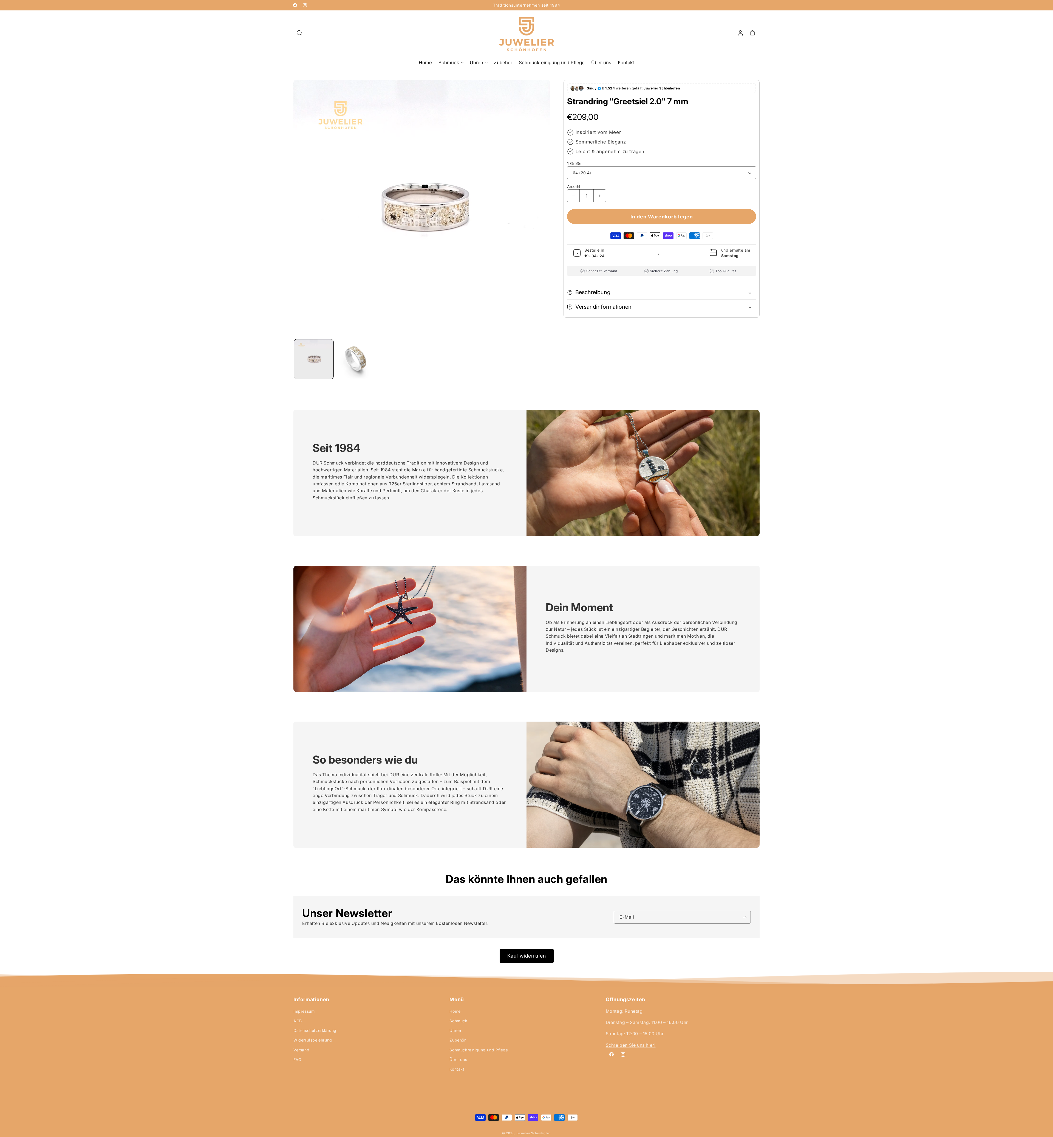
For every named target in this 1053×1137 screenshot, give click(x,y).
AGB (297, 1020)
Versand (301, 1050)
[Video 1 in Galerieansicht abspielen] (313, 359)
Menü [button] (456, 999)
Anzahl (573, 186)
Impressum (304, 1011)
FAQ (297, 1059)
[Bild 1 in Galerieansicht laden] (356, 359)
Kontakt (456, 1069)
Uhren (455, 1030)
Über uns (458, 1059)
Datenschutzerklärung (314, 1030)
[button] (299, 33)
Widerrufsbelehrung (312, 1040)
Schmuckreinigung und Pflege (478, 1050)
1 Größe (574, 163)
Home (454, 1011)
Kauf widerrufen (526, 956)
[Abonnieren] (744, 917)
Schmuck (458, 1020)
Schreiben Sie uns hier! (631, 1045)
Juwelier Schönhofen (534, 1133)
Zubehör (457, 1040)
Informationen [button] (311, 999)
